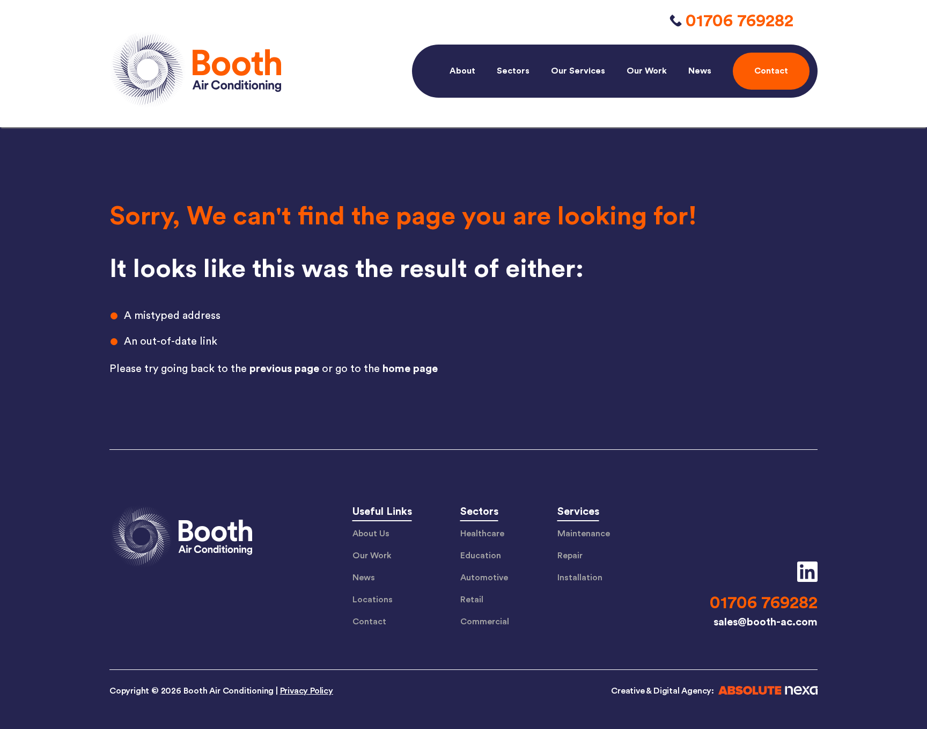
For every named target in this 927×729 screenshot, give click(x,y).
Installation (579, 577)
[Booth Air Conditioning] (180, 538)
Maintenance (583, 533)
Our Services (578, 71)
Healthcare (482, 533)
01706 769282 (739, 21)
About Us (370, 533)
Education (480, 555)
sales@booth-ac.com (765, 622)
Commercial (484, 621)
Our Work (647, 71)
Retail (471, 599)
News (699, 71)
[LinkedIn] (803, 572)
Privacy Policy (306, 691)
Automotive (484, 577)
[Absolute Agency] (766, 692)
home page (410, 368)
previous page (284, 368)
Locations (372, 599)
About (462, 71)
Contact (369, 621)
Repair (570, 555)
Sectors (513, 71)
